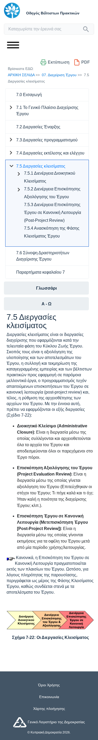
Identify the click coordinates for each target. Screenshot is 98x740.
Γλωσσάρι (46, 288)
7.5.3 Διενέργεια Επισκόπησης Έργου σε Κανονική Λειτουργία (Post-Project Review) (52, 212)
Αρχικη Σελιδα (21, 75)
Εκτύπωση (59, 62)
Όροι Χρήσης (49, 685)
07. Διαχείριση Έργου (59, 75)
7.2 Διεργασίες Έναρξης (38, 127)
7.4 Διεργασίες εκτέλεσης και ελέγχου (50, 153)
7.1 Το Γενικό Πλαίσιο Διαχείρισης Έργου (47, 110)
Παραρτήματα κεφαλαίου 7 (40, 272)
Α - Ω (46, 304)
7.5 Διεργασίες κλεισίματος (40, 166)
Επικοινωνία (49, 697)
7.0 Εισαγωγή (29, 94)
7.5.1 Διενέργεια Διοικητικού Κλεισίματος (49, 177)
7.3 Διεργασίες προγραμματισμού (47, 140)
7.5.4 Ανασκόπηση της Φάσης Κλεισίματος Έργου (51, 232)
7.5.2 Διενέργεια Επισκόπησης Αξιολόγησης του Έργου (52, 193)
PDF (85, 62)
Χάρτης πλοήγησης (49, 708)
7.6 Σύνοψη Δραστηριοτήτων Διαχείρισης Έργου (42, 256)
